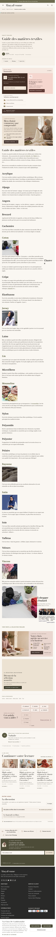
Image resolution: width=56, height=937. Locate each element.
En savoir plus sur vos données (9, 934)
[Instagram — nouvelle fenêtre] (6, 880)
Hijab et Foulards (9, 9)
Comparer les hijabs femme (12, 687)
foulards (28, 156)
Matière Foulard (9, 698)
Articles (3, 698)
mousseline (35, 403)
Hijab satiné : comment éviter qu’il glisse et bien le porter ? (9, 775)
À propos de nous (5, 911)
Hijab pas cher (4, 905)
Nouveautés (4, 889)
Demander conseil (47, 652)
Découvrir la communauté (37, 90)
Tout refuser (47, 926)
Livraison (30, 889)
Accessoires (4, 902)
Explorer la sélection (11, 141)
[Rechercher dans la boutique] (48, 5)
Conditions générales (6, 913)
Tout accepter (35, 926)
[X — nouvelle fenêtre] (4, 880)
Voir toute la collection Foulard (13, 627)
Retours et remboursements (34, 891)
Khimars (3, 896)
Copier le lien (21, 61)
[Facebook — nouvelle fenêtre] (2, 880)
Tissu (23, 698)
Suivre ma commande (33, 893)
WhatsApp (13, 61)
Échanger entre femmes (45, 720)
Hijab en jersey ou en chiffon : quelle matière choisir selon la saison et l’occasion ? (27, 776)
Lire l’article (4, 786)
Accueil (3, 9)
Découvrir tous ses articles (14, 742)
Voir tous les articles (47, 756)
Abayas (3, 891)
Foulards (3, 900)
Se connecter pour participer (45, 809)
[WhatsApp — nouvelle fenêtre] (13, 880)
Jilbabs (2, 898)
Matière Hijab (15, 698)
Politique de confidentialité (7, 915)
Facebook (6, 61)
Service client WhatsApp (34, 898)
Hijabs (35, 156)
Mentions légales (5, 917)
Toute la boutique (5, 887)
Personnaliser (41, 930)
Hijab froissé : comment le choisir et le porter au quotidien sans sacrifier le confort (44, 776)
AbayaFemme (13, 5)
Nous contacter (32, 896)
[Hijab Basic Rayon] (9, 474)
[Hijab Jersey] (9, 318)
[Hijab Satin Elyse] (9, 502)
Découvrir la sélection (15, 88)
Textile (20, 698)
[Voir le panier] (52, 5)
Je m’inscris (49, 852)
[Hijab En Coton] (10, 248)
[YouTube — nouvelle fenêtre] (8, 880)
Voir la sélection (37, 652)
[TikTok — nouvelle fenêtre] (15, 880)
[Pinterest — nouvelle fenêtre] (11, 880)
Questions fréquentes (33, 887)
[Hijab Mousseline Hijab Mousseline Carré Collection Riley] (9, 393)
